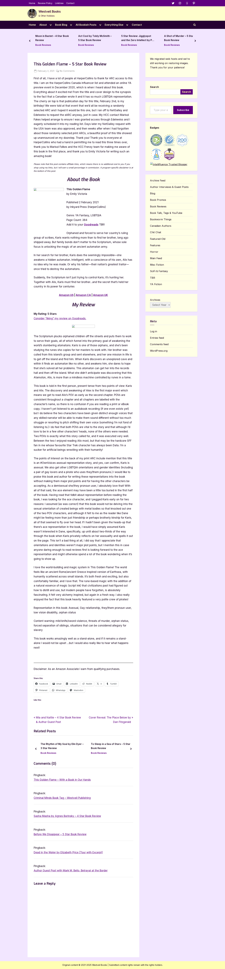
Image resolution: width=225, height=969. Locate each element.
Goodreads (91, 224)
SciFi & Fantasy (159, 271)
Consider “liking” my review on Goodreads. (60, 318)
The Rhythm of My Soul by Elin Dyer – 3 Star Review (62, 746)
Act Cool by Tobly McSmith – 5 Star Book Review (53, 38)
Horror (154, 251)
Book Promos (158, 199)
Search (154, 86)
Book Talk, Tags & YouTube (166, 212)
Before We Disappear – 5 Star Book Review (60, 834)
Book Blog (61, 24)
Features (155, 245)
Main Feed (156, 258)
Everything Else (114, 24)
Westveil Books (50, 12)
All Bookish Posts (86, 24)
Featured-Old (157, 238)
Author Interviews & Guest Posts (169, 186)
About (43, 24)
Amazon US (66, 295)
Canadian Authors (160, 225)
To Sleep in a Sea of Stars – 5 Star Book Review (110, 746)
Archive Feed (157, 180)
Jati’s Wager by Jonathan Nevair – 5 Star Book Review (181, 38)
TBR (152, 277)
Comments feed (159, 344)
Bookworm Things (160, 219)
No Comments (67, 71)
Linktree (59, 3)
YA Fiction (156, 284)
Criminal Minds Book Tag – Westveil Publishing (62, 797)
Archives (155, 299)
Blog (152, 193)
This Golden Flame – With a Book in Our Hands (62, 779)
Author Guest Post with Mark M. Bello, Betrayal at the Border (71, 870)
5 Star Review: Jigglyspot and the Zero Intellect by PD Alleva (95, 39)
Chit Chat (155, 232)
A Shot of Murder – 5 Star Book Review (137, 38)
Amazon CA (83, 295)
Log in (153, 331)
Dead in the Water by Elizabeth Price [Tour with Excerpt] (68, 852)
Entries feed (157, 337)
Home (32, 3)
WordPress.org (158, 350)
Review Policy (45, 3)
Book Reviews (44, 45)
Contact (70, 3)
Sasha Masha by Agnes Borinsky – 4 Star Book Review (67, 816)
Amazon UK (100, 295)
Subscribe (183, 110)
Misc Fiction (157, 264)
